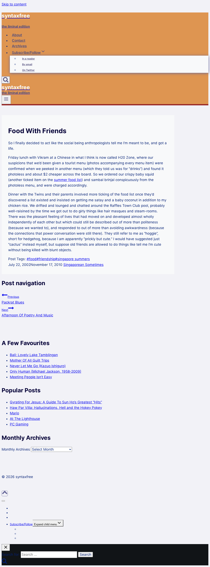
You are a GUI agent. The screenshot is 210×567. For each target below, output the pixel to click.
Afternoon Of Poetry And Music (27, 312)
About (17, 35)
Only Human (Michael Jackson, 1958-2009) (45, 371)
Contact (18, 40)
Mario (14, 413)
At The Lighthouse (25, 419)
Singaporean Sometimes (83, 265)
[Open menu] (6, 99)
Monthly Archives (16, 449)
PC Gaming (19, 424)
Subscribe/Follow (21, 524)
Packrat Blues (13, 299)
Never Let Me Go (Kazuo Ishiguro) (38, 366)
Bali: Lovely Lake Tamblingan (34, 355)
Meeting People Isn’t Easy (31, 377)
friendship (46, 259)
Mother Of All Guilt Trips (29, 360)
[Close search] (6, 547)
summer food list (68, 180)
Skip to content (14, 4)
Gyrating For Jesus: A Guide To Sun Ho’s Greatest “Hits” (56, 402)
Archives (19, 46)
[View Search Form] (6, 79)
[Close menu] (3, 501)
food (32, 259)
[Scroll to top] (5, 493)
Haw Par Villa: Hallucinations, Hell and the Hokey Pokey (56, 408)
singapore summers (72, 259)
